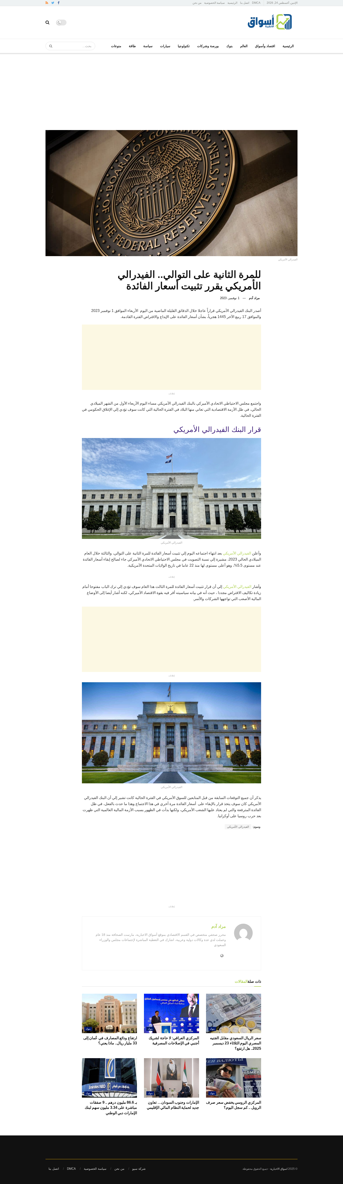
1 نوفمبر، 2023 (229, 298)
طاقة (132, 46)
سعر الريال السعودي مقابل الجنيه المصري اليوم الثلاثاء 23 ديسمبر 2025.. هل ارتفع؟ (235, 1043)
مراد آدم (254, 298)
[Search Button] (49, 46)
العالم (244, 46)
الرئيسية (232, 2)
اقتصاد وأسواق (265, 46)
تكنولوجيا (184, 46)
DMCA (256, 2)
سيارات (165, 46)
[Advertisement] (172, 88)
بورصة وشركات (208, 46)
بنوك (229, 46)
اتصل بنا (244, 2)
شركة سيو (139, 1168)
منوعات (116, 46)
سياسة (148, 46)
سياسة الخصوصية (214, 2)
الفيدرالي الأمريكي (237, 553)
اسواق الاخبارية (278, 1168)
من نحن (196, 2)
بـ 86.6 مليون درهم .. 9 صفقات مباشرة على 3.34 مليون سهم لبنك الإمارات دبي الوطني (111, 1107)
